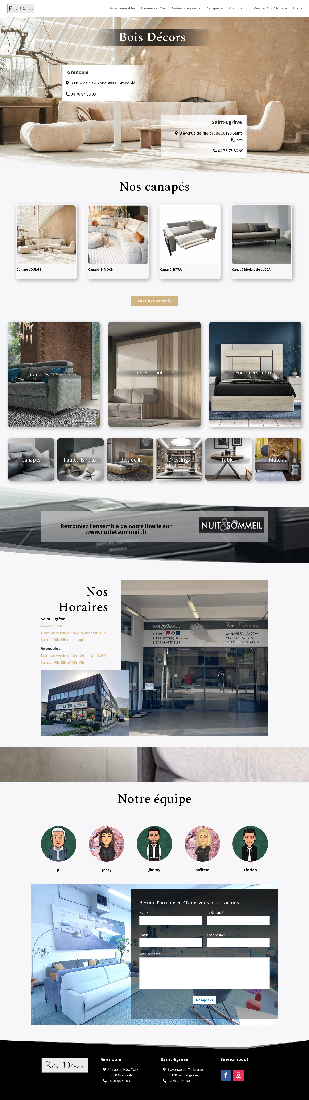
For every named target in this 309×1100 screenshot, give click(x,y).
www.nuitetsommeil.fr (116, 531)
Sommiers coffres (153, 8)
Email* (143, 935)
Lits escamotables (121, 8)
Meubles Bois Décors (268, 8)
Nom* (143, 912)
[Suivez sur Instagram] (238, 1075)
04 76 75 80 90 (230, 150)
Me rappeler (204, 1000)
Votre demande (149, 954)
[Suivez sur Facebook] (226, 1075)
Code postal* (216, 935)
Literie (297, 8)
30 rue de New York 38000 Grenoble (103, 82)
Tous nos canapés (155, 301)
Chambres (236, 8)
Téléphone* (215, 912)
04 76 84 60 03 (83, 94)
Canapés (213, 8)
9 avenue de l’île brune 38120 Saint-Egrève (211, 136)
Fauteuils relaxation (186, 8)
